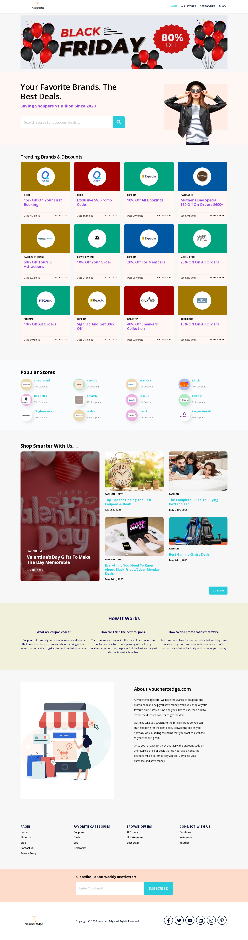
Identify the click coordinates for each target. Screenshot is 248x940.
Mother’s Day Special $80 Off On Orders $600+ (201, 202)
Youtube (185, 842)
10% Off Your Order (94, 262)
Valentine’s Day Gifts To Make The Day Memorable (58, 559)
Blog (222, 6)
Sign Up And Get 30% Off (95, 326)
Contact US (27, 848)
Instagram (186, 837)
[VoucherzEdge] (38, 5)
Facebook (185, 832)
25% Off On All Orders (199, 262)
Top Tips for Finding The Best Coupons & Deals (128, 502)
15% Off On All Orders (199, 324)
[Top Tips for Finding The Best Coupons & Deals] (134, 471)
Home (174, 6)
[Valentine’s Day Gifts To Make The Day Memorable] (60, 516)
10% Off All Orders (40, 324)
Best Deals (133, 842)
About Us (26, 837)
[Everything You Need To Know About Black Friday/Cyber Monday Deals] (134, 536)
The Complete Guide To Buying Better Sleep (193, 502)
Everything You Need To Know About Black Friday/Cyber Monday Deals (132, 569)
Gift (76, 842)
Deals (77, 837)
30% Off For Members (146, 262)
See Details (59, 215)
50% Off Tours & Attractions (38, 264)
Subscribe (158, 888)
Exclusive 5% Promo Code (94, 202)
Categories (207, 6)
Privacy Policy (28, 853)
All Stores (188, 6)
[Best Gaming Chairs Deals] (198, 531)
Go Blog (218, 590)
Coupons (79, 832)
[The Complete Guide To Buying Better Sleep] (198, 471)
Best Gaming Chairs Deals (189, 554)
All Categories (135, 837)
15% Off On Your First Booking (43, 202)
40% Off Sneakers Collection (142, 326)
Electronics (80, 848)
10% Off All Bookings (145, 200)
